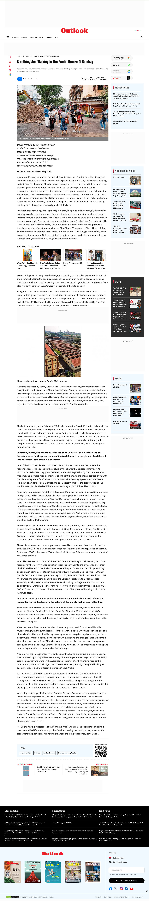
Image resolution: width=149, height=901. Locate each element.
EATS (41, 37)
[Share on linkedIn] (10, 66)
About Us (98, 897)
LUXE (56, 37)
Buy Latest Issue (120, 862)
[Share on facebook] (10, 57)
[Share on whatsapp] (10, 70)
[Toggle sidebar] (7, 37)
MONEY (24, 37)
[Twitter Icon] (116, 888)
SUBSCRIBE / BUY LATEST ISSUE (126, 880)
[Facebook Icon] (110, 888)
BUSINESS (15, 37)
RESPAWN (48, 37)
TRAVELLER (33, 37)
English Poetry (49, 753)
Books (28, 56)
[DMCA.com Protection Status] (12, 897)
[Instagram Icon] (121, 888)
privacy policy (132, 874)
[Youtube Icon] (131, 888)
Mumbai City (26, 753)
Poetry (37, 753)
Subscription (118, 858)
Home (20, 56)
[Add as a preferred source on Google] (10, 74)
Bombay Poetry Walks (67, 753)
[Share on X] (10, 62)
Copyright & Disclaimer (122, 897)
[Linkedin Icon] (126, 888)
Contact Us (108, 897)
